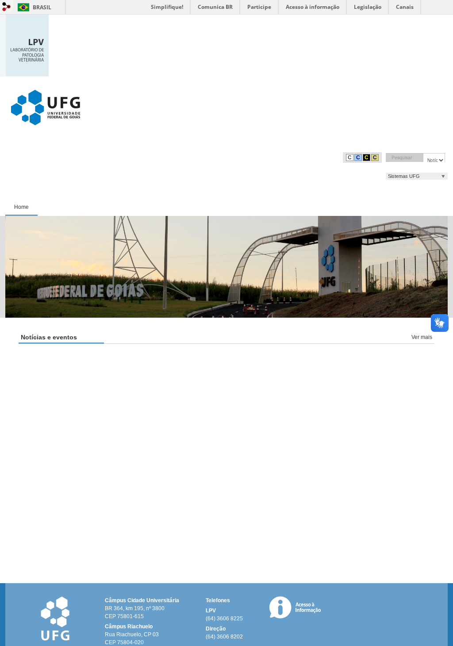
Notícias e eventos (49, 337)
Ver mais (421, 337)
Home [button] (21, 207)
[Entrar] (6, 6)
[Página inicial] (27, 45)
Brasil (42, 7)
